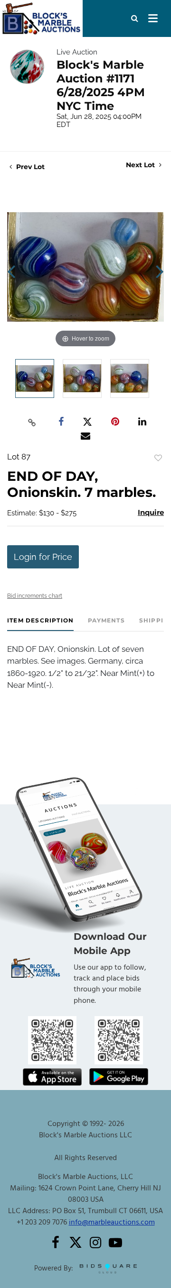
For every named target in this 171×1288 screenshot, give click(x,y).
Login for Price (43, 557)
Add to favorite (158, 458)
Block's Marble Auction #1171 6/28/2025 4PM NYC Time (101, 85)
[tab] (40, 624)
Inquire (151, 512)
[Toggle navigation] (153, 18)
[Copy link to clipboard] (32, 422)
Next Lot (141, 165)
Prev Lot (29, 166)
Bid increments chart (34, 596)
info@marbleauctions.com (112, 1222)
